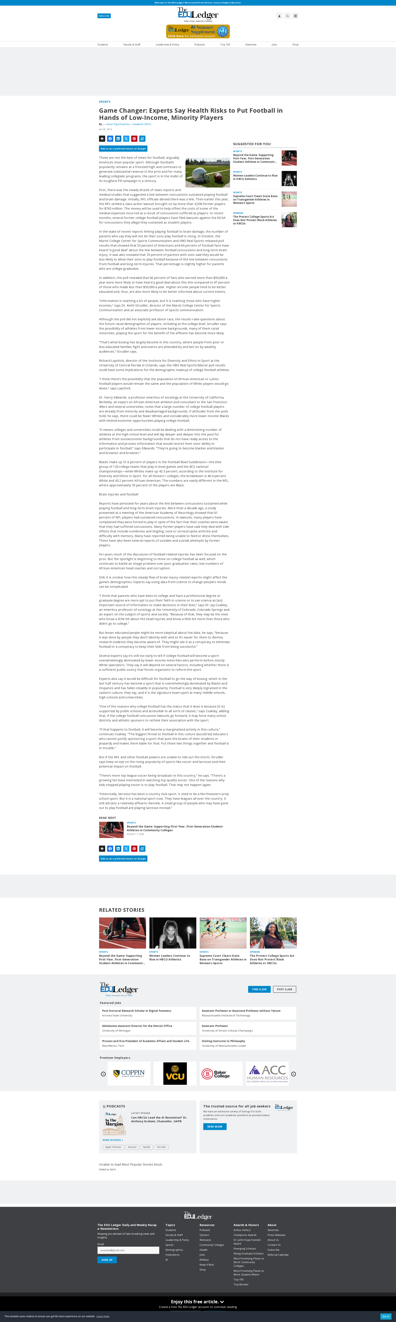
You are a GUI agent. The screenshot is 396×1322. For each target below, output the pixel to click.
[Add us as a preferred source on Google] (142, 139)
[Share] (110, 139)
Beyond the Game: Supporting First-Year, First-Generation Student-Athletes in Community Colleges (175, 828)
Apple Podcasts (113, 1146)
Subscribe (104, 16)
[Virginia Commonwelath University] (267, 1074)
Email (100, 1244)
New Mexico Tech (113, 1045)
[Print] (102, 139)
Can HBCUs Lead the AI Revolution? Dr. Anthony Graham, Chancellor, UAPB (159, 1119)
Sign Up (107, 1260)
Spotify (146, 1146)
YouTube (161, 1146)
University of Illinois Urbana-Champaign (227, 1030)
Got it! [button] (386, 1316)
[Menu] (295, 16)
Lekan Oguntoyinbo (118, 124)
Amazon (132, 1146)
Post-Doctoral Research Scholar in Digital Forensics (136, 1011)
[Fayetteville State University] (129, 1074)
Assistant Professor (215, 1026)
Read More (214, 1126)
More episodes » (113, 1140)
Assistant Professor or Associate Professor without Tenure (241, 1011)
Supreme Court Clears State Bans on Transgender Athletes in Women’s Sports (255, 199)
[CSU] (221, 1074)
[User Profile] (279, 16)
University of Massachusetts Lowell (224, 1045)
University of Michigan (116, 1030)
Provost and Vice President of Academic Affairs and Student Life (145, 1041)
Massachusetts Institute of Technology (226, 1015)
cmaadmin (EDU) (141, 124)
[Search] (287, 16)
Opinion (238, 212)
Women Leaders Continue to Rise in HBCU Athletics (255, 177)
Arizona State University (117, 1015)
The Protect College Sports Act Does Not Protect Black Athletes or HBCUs (255, 220)
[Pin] (134, 139)
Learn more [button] (103, 1316)
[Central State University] (175, 1074)
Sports (104, 102)
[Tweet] (126, 139)
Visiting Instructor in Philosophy (223, 1041)
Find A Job (259, 989)
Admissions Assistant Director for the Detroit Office (137, 1026)
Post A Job (284, 989)
